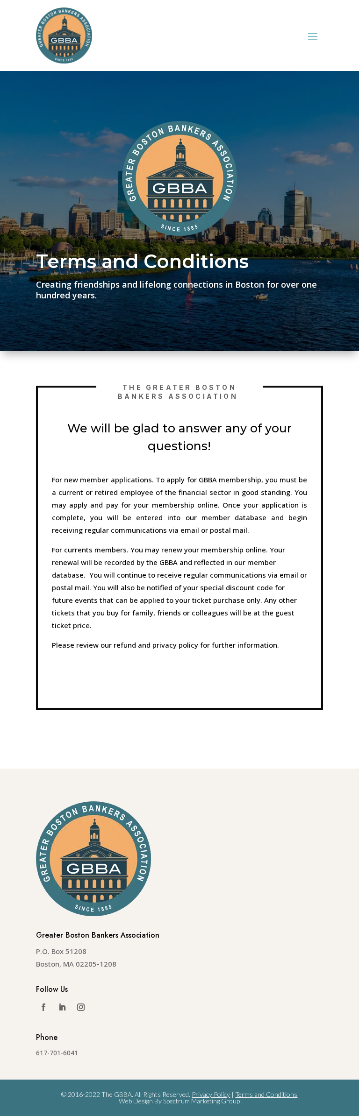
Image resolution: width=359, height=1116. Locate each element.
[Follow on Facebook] (43, 1007)
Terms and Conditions (266, 1094)
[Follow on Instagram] (80, 1007)
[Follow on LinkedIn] (62, 1007)
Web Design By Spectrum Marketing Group (179, 1101)
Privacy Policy (211, 1094)
